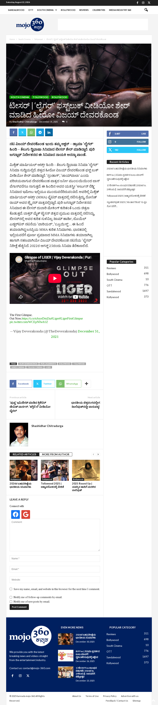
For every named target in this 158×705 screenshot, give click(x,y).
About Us (76, 696)
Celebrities (98, 10)
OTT (30, 10)
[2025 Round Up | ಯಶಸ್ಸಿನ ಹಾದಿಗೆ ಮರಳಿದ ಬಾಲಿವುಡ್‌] (86, 470)
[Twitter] (149, 3)
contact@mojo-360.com (36, 668)
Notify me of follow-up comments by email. (37, 597)
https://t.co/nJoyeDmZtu (36, 318)
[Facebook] (137, 3)
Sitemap (136, 700)
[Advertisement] (103, 24)
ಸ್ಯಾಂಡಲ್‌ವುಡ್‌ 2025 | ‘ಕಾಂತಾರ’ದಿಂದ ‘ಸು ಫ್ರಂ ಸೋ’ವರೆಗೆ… (127, 204)
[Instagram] (143, 3)
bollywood (64, 364)
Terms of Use (92, 696)
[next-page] (98, 454)
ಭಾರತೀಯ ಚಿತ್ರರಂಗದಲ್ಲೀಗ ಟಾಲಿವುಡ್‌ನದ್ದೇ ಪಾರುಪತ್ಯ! (85, 404)
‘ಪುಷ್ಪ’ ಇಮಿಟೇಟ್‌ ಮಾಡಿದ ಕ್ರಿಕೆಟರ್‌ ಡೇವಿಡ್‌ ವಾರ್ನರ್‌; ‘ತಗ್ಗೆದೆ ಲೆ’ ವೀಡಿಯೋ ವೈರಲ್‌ (30, 406)
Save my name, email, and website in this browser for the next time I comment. (57, 589)
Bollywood (68, 10)
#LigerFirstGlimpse (71, 318)
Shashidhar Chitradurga (25, 121)
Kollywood (16, 479)
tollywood (79, 364)
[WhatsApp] (31, 132)
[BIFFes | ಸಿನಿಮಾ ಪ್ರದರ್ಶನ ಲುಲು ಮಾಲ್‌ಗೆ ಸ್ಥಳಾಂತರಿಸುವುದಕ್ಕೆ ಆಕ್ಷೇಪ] (65, 655)
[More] (86, 384)
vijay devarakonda (28, 364)
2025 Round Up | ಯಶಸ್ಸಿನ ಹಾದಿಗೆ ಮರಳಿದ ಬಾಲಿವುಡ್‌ (84, 487)
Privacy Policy (110, 696)
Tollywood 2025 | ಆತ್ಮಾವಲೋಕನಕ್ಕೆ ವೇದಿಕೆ (52, 485)
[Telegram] (40, 132)
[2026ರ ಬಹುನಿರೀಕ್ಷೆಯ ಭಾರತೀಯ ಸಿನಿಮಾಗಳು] (24, 470)
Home (12, 39)
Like (143, 133)
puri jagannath (48, 364)
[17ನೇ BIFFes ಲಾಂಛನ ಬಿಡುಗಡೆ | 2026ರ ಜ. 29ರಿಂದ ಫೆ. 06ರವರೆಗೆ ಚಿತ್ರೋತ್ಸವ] (65, 672)
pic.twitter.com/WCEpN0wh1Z (29, 322)
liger (48, 367)
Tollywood (38, 39)
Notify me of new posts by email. (31, 601)
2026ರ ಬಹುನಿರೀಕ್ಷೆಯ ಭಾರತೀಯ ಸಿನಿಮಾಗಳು (20, 485)
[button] (146, 10)
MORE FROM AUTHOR (55, 454)
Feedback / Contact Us (117, 700)
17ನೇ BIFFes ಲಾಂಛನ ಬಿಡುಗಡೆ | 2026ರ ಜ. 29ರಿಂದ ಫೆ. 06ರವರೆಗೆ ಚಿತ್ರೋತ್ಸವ (126, 187)
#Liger (55, 318)
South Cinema (45, 10)
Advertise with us (130, 696)
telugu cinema (35, 367)
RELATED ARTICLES (24, 454)
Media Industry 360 (120, 10)
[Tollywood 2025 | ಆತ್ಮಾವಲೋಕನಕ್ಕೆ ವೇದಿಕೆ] (55, 470)
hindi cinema (18, 367)
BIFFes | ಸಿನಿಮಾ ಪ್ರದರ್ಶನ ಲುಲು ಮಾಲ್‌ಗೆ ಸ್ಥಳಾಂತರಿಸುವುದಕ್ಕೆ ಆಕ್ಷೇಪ (125, 176)
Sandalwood (16, 10)
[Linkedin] (49, 132)
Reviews (84, 10)
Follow (141, 141)
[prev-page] (93, 454)
